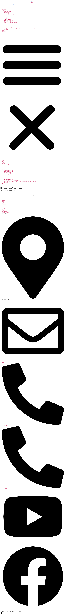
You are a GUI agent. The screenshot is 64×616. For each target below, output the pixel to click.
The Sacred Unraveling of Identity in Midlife (11, 27)
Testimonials (4, 9)
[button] (32, 96)
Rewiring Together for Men (8, 18)
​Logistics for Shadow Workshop (9, 13)
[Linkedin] (1, 613)
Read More (6, 29)
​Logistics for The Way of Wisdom (10, 14)
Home (3, 160)
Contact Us (4, 31)
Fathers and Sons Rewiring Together (10, 22)
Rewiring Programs (5, 15)
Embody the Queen (7, 21)
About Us (3, 8)
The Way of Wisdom (7, 19)
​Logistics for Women (7, 11)
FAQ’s (3, 30)
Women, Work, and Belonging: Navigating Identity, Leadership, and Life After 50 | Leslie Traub (20, 28)
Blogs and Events (5, 24)
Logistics (3, 10)
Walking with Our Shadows (8, 20)
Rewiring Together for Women (9, 170)
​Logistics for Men (7, 12)
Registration (4, 23)
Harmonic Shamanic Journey (9, 25)
